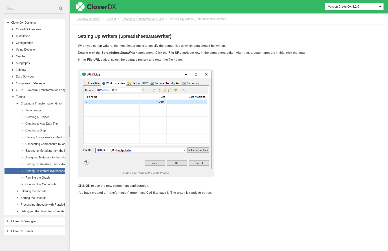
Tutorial (111, 19)
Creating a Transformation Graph (143, 19)
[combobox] (34, 8)
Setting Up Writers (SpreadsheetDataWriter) (198, 19)
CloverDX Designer (88, 19)
